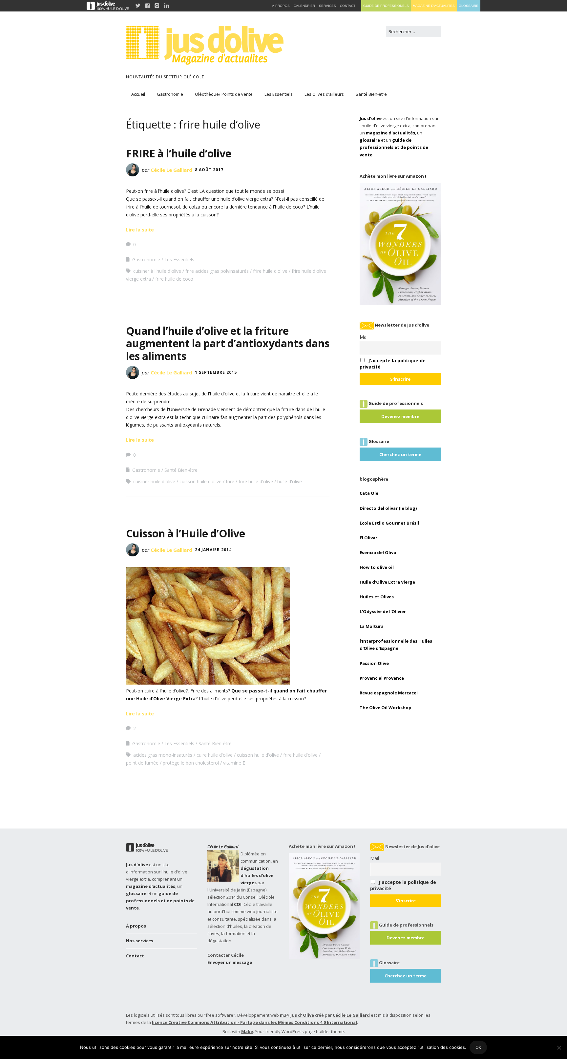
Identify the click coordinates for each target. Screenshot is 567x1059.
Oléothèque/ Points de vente (224, 94)
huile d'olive (289, 481)
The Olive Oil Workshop (385, 707)
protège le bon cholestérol (191, 763)
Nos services (139, 941)
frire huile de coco (174, 279)
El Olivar (368, 538)
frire (230, 481)
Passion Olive (374, 663)
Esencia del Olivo (378, 552)
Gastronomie (170, 94)
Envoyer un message (229, 962)
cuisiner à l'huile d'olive (157, 271)
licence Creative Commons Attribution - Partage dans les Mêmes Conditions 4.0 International (254, 1022)
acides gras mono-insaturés (162, 755)
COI (238, 904)
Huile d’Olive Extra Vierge (387, 582)
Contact (135, 956)
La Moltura (372, 626)
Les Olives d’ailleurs (324, 94)
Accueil (138, 94)
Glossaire (468, 6)
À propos (136, 926)
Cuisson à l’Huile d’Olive (185, 533)
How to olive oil (377, 567)
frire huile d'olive (270, 271)
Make (247, 1031)
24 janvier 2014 (213, 549)
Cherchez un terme (400, 454)
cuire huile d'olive (215, 755)
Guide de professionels (386, 6)
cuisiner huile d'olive (154, 481)
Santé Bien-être (371, 94)
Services (327, 6)
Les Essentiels (278, 94)
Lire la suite (140, 230)
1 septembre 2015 (216, 372)
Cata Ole (369, 493)
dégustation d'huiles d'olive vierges (257, 875)
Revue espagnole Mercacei (389, 693)
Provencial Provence (382, 678)
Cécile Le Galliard (171, 170)
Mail (364, 337)
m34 (284, 1015)
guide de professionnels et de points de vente (394, 147)
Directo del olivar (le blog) (388, 508)
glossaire (370, 140)
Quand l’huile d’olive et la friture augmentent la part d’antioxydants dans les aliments (227, 343)
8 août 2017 (209, 169)
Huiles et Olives (377, 597)
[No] (559, 1047)
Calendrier (304, 6)
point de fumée (142, 763)
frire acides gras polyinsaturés (217, 271)
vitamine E (234, 763)
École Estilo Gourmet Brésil (389, 523)
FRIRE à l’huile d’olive (178, 153)
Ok (478, 1047)
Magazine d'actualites (434, 6)
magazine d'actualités (390, 133)
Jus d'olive (371, 118)
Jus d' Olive (302, 1015)
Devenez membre (400, 416)
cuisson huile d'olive (200, 481)
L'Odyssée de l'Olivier (383, 611)
